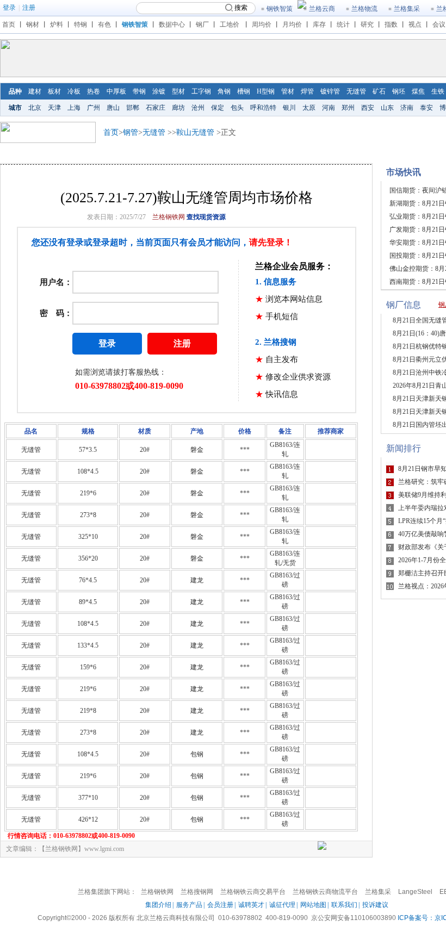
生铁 (437, 91)
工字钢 (201, 91)
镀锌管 (330, 91)
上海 (73, 107)
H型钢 (266, 91)
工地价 (229, 24)
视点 (415, 24)
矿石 (379, 91)
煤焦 (418, 91)
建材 (34, 91)
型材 (178, 91)
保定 (217, 107)
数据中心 (172, 24)
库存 (319, 24)
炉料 (56, 24)
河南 (328, 107)
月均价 (292, 24)
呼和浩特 (263, 107)
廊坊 (178, 107)
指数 (391, 24)
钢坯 (398, 91)
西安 (367, 107)
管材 (287, 91)
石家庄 (155, 107)
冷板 (73, 91)
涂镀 (158, 91)
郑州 (348, 107)
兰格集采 (407, 9)
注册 (28, 7)
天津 (54, 107)
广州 (93, 107)
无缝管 (356, 91)
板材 (54, 91)
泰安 (426, 107)
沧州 (198, 107)
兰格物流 (364, 9)
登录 (9, 7)
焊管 (307, 91)
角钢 (224, 91)
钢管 (130, 132)
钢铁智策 (280, 9)
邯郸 (132, 107)
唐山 (113, 107)
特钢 (80, 24)
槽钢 (243, 91)
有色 (104, 24)
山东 (387, 107)
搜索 (240, 7)
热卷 (93, 91)
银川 (289, 107)
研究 (367, 24)
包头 (237, 107)
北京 (34, 107)
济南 (406, 107)
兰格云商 (322, 9)
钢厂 (202, 24)
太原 (308, 107)
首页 (8, 24)
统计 (343, 24)
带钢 (139, 91)
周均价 (261, 24)
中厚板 (116, 91)
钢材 (32, 24)
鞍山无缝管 (195, 132)
